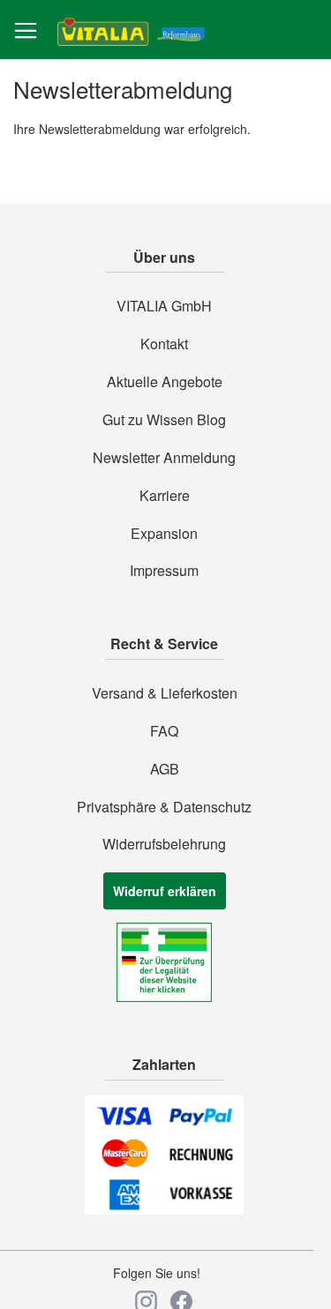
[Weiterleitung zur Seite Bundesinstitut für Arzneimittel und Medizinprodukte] (164, 997)
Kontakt (164, 344)
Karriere (164, 495)
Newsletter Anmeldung (164, 458)
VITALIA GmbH (164, 306)
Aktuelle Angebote (164, 382)
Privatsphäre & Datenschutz (164, 807)
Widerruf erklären (164, 891)
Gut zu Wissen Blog (164, 420)
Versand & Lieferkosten (164, 693)
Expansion (164, 533)
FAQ (164, 731)
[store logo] (131, 30)
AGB (164, 769)
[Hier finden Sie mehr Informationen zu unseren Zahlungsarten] (164, 1209)
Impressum (164, 570)
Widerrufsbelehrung (164, 844)
